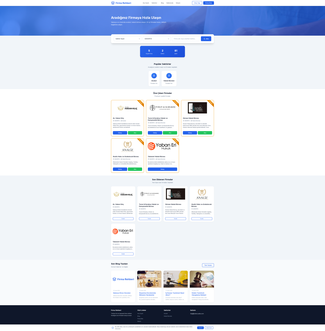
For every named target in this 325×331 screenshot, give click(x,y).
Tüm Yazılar (208, 265)
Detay (120, 133)
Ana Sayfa (146, 3)
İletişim (178, 3)
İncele (123, 218)
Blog (162, 3)
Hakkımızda (169, 3)
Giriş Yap (197, 3)
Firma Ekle (208, 3)
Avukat (166, 313)
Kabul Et (200, 327)
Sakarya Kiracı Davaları (122, 293)
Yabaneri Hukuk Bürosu (156, 156)
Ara (207, 39)
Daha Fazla (209, 327)
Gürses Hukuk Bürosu (191, 118)
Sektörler (154, 3)
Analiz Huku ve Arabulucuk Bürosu (126, 156)
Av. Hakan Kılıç (118, 118)
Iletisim (139, 321)
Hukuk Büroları (168, 316)
